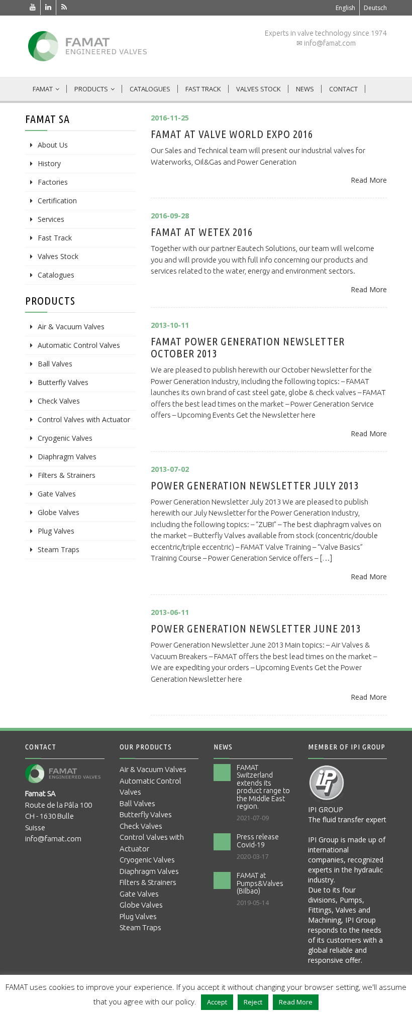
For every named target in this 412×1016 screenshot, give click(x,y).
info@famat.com (53, 838)
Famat (43, 88)
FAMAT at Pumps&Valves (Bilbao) (260, 883)
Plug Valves (56, 531)
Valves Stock (258, 88)
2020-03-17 (253, 856)
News (305, 88)
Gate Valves (57, 493)
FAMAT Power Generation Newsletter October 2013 (248, 347)
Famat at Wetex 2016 (202, 231)
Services (51, 219)
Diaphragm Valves (67, 456)
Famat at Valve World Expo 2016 (232, 134)
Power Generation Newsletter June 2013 (256, 628)
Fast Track (203, 88)
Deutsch (375, 8)
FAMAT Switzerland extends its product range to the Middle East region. (263, 787)
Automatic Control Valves (79, 345)
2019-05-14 (253, 903)
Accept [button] (217, 1001)
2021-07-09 (253, 818)
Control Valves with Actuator (84, 419)
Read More (369, 180)
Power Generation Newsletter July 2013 (255, 485)
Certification (57, 200)
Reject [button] (253, 1001)
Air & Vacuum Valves (71, 326)
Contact (343, 88)
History (49, 163)
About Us (53, 145)
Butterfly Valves (63, 382)
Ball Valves (55, 363)
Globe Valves (58, 512)
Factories (53, 182)
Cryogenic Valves (65, 438)
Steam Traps (58, 549)
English (345, 8)
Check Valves (59, 401)
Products (91, 88)
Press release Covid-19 (258, 840)
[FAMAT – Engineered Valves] (87, 46)
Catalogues (150, 88)
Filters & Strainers (66, 475)
